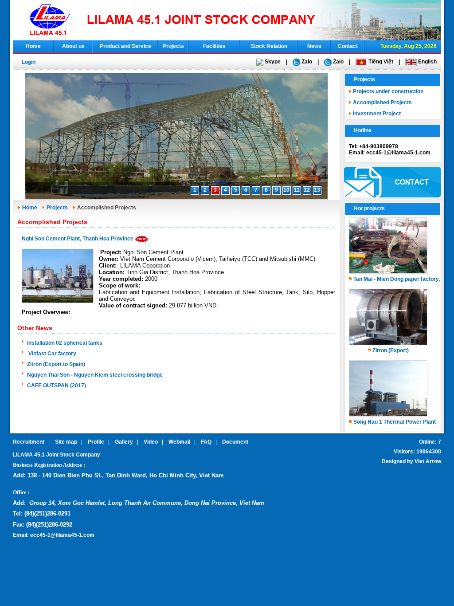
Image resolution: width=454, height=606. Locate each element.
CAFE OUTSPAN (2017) (56, 385)
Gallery (124, 442)
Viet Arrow (428, 461)
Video (151, 442)
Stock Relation (268, 46)
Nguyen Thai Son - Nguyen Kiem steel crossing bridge (95, 375)
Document (235, 442)
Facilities (214, 46)
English (427, 62)
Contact (348, 46)
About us (73, 46)
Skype (272, 62)
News (314, 46)
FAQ (206, 442)
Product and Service (125, 46)
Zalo (306, 62)
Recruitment (28, 442)
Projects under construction (388, 91)
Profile (96, 442)
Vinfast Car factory (51, 353)
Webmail (179, 442)
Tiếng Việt (380, 62)
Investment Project (377, 113)
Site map (66, 442)
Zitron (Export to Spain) (56, 364)
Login (28, 62)
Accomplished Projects (382, 102)
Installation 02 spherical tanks (64, 343)
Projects (173, 46)
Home (33, 46)
